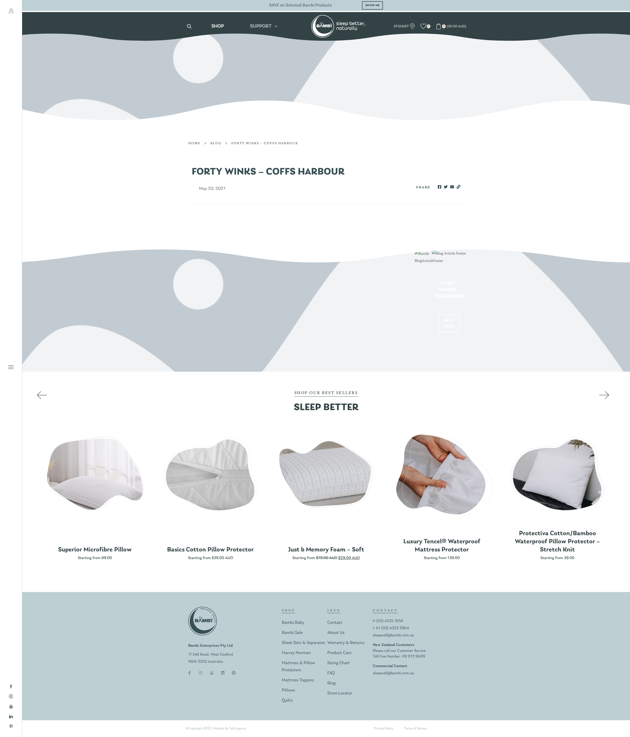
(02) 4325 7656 (389, 621)
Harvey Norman (296, 653)
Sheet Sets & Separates (303, 643)
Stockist (402, 26)
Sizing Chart (338, 663)
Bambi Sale (292, 632)
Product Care (339, 653)
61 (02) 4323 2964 (392, 628)
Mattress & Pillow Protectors (298, 667)
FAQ (331, 673)
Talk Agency (237, 728)
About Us (336, 632)
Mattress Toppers (298, 680)
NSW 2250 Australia (205, 662)
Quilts (287, 700)
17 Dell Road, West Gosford (210, 655)
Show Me (411, 5)
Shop (217, 26)
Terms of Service (415, 728)
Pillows (288, 690)
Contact (334, 622)
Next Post (449, 323)
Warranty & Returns (345, 643)
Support (261, 26)
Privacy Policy (383, 728)
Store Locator (339, 693)
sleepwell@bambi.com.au (393, 635)
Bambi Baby (293, 622)
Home (194, 143)
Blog (215, 143)
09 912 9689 (413, 656)
